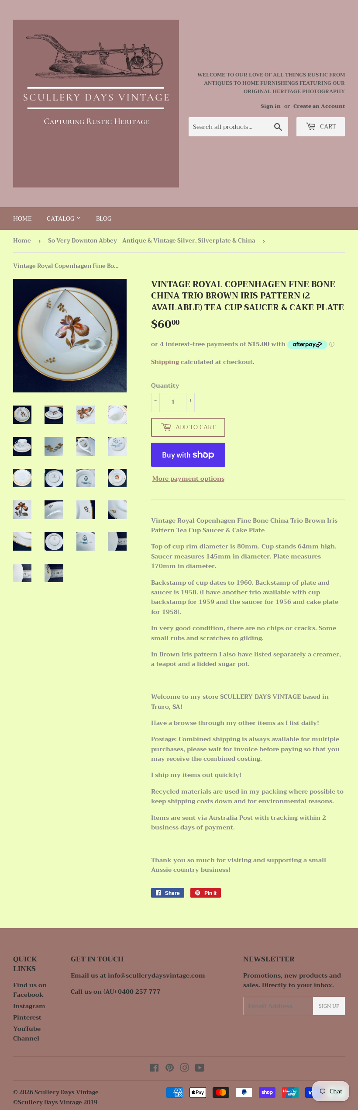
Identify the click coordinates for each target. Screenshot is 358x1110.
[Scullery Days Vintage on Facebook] (154, 1069)
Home (22, 218)
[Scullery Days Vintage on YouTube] (199, 1069)
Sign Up (329, 1006)
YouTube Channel (27, 1033)
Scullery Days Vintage (66, 1092)
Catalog (61, 218)
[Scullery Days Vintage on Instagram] (184, 1069)
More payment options (188, 478)
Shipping (165, 362)
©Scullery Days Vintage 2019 (55, 1102)
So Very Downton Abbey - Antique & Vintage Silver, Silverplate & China (151, 241)
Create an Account (319, 106)
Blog (103, 218)
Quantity (165, 385)
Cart (327, 126)
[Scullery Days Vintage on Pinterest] (169, 1069)
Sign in (271, 106)
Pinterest (27, 1017)
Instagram (29, 1006)
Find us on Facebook (30, 990)
